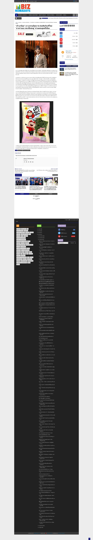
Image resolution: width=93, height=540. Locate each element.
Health (28, 248)
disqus (36, 193)
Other (64, 15)
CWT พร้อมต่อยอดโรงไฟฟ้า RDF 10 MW (45, 432)
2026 (39, 229)
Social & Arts (59, 15)
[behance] (32, 1)
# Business (20, 150)
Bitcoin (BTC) (68, 51)
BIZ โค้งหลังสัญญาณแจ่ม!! (43, 338)
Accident (18, 228)
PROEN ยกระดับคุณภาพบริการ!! (44, 474)
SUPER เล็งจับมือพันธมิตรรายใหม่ (44, 434)
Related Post (18, 175)
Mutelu (18, 253)
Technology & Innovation (22, 262)
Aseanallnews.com (37, 533)
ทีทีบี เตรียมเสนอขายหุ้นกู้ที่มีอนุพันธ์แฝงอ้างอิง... (47, 281)
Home (16, 22)
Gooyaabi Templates (61, 533)
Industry (18, 250)
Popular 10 (62, 65)
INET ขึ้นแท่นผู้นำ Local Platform (44, 398)
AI (27, 228)
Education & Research (21, 237)
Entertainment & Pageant (21, 241)
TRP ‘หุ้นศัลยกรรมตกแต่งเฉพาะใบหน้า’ (45, 490)
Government (23, 246)
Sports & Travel (50, 15)
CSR (29, 234)
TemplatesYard (49, 533)
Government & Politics (21, 248)
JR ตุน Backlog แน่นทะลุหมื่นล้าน (44, 396)
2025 (39, 230)
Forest (18, 246)
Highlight (69, 65)
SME (28, 257)
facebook (50, 193)
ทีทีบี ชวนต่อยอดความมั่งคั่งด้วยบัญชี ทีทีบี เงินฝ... (47, 303)
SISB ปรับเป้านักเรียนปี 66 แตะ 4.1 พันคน (46, 469)
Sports (18, 260)
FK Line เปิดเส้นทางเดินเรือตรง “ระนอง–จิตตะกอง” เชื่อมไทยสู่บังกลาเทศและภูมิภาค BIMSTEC (20, 187)
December (41, 235)
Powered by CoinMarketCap (69, 59)
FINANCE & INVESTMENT (21, 244)
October (40, 239)
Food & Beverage (29, 244)
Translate (61, 244)
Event (29, 241)
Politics (30, 253)
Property (23, 255)
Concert (31, 232)
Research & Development (21, 257)
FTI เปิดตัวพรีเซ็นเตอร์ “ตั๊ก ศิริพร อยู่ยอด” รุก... (46, 279)
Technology (30, 260)
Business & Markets (22, 15)
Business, (27, 30)
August (40, 527)
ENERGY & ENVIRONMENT (21, 239)
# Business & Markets (26, 150)
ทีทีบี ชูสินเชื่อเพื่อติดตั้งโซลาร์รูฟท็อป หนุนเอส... (47, 283)
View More (55, 174)
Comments (75, 65)
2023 (39, 234)
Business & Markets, (33, 30)
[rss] (30, 1)
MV (21, 253)
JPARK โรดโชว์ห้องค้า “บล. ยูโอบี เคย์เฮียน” (46, 316)
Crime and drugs (24, 234)
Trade (29, 262)
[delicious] (36, 1)
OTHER (24, 253)
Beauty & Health (42, 15)
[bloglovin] (26, 1)
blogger (22, 193)
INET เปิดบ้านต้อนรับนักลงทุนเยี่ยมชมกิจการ (46, 336)
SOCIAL (31, 257)
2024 (39, 232)
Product (18, 255)
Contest (18, 234)
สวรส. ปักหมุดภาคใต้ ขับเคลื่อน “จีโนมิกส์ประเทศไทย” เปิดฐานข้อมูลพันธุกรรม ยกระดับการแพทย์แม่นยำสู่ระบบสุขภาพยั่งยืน (55, 18)
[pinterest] (24, 1)
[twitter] (22, 1)
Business (20, 22)
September (41, 525)
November (41, 237)
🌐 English (75, 1)
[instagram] (34, 1)
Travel (18, 264)
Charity (27, 232)
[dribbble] (28, 1)
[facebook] (21, 1)
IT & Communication (25, 250)
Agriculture (24, 228)
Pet (27, 253)
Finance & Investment (33, 15)
